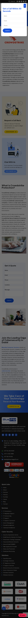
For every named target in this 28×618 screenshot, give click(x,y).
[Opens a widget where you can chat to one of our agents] (22, 615)
